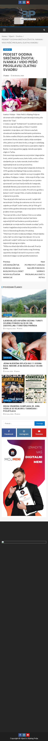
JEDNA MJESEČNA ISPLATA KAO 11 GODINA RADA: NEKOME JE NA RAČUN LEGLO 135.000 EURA (22, 366)
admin (7, 75)
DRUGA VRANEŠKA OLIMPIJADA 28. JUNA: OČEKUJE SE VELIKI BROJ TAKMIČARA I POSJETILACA (21, 408)
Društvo (7, 49)
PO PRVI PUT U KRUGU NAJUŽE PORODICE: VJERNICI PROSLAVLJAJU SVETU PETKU (35, 269)
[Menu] (4, 30)
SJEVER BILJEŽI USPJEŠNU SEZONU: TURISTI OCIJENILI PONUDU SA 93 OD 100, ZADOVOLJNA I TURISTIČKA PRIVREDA (23, 323)
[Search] (44, 30)
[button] (4, 30)
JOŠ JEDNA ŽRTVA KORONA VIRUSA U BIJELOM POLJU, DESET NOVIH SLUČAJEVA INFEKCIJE (13, 269)
